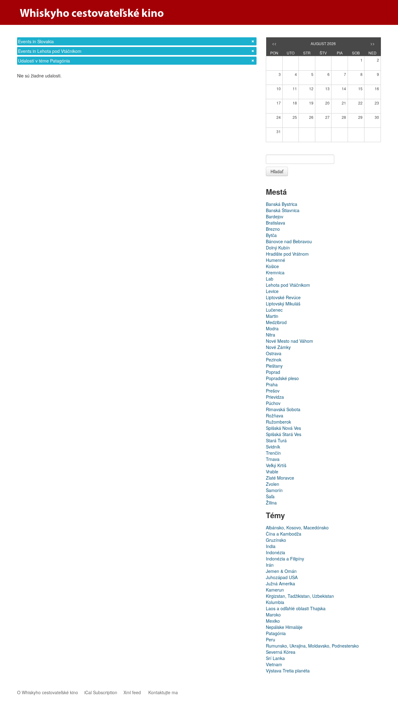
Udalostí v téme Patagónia (44, 61)
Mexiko (273, 621)
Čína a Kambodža (283, 534)
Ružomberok (278, 422)
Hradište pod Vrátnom (287, 254)
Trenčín (273, 453)
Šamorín (274, 490)
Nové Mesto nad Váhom (289, 341)
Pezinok (273, 359)
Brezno (273, 229)
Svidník (273, 447)
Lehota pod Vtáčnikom (288, 285)
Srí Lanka (275, 658)
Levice (272, 291)
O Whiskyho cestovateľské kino (47, 692)
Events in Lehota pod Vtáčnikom (49, 51)
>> (372, 43)
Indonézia (275, 552)
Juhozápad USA (282, 577)
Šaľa (270, 496)
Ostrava (273, 353)
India (270, 546)
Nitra (270, 335)
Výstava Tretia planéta (288, 670)
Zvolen (272, 484)
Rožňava (274, 415)
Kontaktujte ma (163, 692)
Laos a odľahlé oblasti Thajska (296, 608)
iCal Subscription (100, 692)
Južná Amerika (280, 583)
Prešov (273, 391)
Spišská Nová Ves (283, 428)
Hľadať (277, 171)
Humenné (275, 260)
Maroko (273, 614)
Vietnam (274, 664)
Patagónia (276, 633)
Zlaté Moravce (280, 478)
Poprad (273, 372)
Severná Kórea (280, 652)
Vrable (272, 471)
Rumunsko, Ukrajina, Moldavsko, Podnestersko (312, 646)
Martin (272, 316)
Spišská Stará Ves (283, 434)
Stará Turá (276, 440)
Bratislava (275, 223)
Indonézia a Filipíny (285, 558)
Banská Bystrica (281, 204)
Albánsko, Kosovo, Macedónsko (297, 527)
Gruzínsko (276, 540)
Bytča (271, 235)
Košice (272, 266)
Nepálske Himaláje (284, 627)
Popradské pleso (282, 378)
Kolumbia (275, 602)
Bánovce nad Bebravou (289, 241)
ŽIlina (271, 503)
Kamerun (275, 590)
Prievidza (275, 397)
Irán (270, 565)
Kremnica (275, 272)
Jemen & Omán (281, 571)
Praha (272, 384)
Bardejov (274, 216)
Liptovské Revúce (283, 297)
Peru (270, 639)
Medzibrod (276, 322)
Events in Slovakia (36, 41)
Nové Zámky (278, 347)
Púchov (273, 403)
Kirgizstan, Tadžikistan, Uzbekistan (300, 596)
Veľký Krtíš (276, 465)
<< (274, 43)
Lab (269, 279)
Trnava (273, 459)
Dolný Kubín (278, 247)
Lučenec (274, 310)
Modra (272, 328)
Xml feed (132, 692)
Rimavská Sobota (283, 409)
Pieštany (274, 366)
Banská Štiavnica (282, 210)
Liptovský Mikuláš (283, 303)
